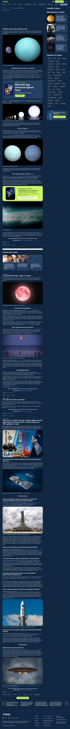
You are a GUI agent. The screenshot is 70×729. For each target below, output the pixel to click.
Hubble (64, 58)
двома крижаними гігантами (14, 176)
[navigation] (65, 1)
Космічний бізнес (42, 4)
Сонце (49, 75)
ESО (59, 58)
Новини (4, 4)
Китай (63, 69)
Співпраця (50, 4)
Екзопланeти (51, 69)
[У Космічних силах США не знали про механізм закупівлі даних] (51, 28)
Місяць (8, 395)
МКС (49, 72)
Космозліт (63, 4)
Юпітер (59, 80)
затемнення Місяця (20, 360)
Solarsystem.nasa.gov (14, 386)
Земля (57, 69)
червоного (8, 101)
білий (24, 101)
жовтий (21, 101)
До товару (20, 95)
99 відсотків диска (28, 324)
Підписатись (60, 116)
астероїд (50, 83)
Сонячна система (57, 75)
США (64, 72)
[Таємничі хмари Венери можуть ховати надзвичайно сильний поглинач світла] (51, 18)
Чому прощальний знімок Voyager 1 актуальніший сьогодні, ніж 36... (60, 47)
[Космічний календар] (53, 1)
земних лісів (7, 236)
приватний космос (37, 694)
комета (58, 89)
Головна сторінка (6, 8)
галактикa (55, 86)
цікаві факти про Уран (11, 407)
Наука (14, 4)
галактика (62, 86)
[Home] (5, 1)
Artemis (49, 58)
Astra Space (9, 694)
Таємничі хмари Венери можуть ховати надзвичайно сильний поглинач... (61, 18)
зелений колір (37, 76)
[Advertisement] (23, 20)
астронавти (57, 83)
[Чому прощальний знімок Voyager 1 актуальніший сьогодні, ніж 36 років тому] (51, 47)
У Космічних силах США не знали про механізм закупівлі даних (60, 28)
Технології (20, 4)
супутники (50, 100)
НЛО (30, 694)
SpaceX (58, 64)
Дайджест (25, 694)
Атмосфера (50, 66)
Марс (53, 72)
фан (13, 395)
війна (49, 86)
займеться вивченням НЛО (32, 649)
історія (49, 106)
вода (64, 83)
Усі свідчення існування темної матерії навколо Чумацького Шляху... (60, 38)
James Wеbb (51, 61)
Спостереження (27, 4)
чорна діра (62, 103)
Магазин (56, 4)
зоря (49, 89)
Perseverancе (51, 64)
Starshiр (64, 64)
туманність (50, 103)
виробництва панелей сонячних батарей (31, 549)
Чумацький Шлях (51, 80)
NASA (15, 694)
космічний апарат (52, 92)
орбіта (49, 94)
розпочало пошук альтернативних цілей (24, 465)
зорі (53, 89)
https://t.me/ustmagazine (26, 240)
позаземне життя (57, 94)
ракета (60, 97)
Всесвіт (57, 66)
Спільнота (59, 1)
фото (56, 103)
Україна (34, 4)
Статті (9, 4)
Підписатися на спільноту (27, 197)
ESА (55, 58)
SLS (19, 694)
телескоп (57, 100)
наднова (60, 92)
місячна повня (28, 310)
